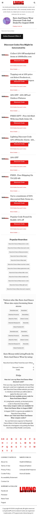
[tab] (12, 36)
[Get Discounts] (5, 61)
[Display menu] (3, 3)
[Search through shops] (34, 3)
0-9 (2, 439)
